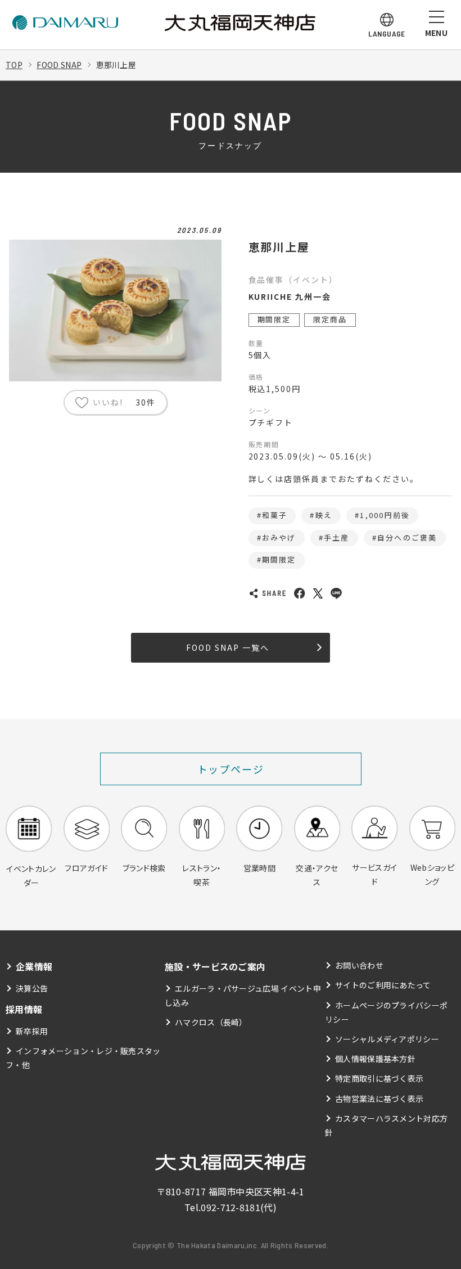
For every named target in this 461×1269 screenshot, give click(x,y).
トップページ (230, 769)
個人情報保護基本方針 (375, 1058)
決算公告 (32, 988)
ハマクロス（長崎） (211, 1022)
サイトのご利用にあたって (383, 985)
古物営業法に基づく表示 (379, 1098)
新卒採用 (32, 1031)
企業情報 (34, 966)
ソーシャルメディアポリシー (387, 1039)
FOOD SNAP (59, 64)
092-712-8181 (230, 1207)
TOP (14, 64)
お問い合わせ (359, 965)
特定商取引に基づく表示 (379, 1078)
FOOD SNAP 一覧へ (227, 647)
